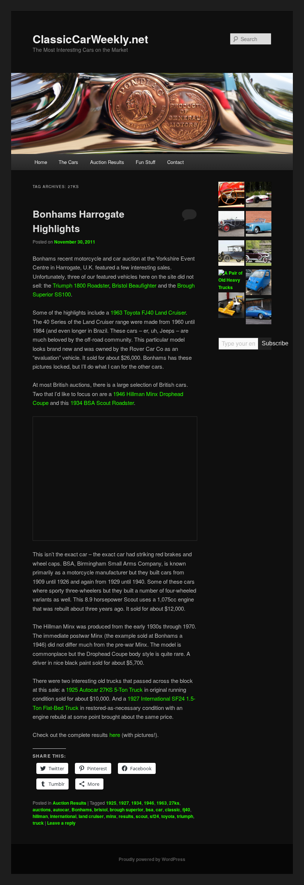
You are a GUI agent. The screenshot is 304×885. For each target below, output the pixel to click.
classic (172, 809)
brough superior (126, 809)
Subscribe (267, 343)
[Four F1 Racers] (231, 306)
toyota (168, 816)
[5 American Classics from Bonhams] (231, 254)
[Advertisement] (244, 470)
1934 (136, 802)
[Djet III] (258, 312)
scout (142, 816)
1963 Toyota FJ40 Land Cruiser (148, 312)
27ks (174, 802)
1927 (124, 802)
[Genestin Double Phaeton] (231, 225)
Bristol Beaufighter (134, 285)
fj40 (186, 809)
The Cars (68, 161)
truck (38, 822)
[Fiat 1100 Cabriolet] (258, 225)
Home (40, 161)
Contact (175, 161)
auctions (42, 809)
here (114, 734)
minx (111, 816)
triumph (185, 816)
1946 (149, 802)
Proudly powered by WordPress (152, 859)
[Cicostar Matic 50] (258, 283)
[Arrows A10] (258, 195)
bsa (149, 809)
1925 (111, 802)
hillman (40, 816)
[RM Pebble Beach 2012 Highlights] (231, 195)
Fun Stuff (145, 161)
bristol (101, 809)
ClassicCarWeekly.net (90, 39)
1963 (161, 802)
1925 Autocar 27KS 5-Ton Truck (104, 689)
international (63, 816)
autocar (61, 809)
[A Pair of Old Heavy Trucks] (231, 280)
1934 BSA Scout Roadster (102, 402)
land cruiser (91, 816)
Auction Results (107, 161)
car (159, 809)
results (126, 816)
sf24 (154, 816)
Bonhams (82, 809)
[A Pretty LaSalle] (258, 254)
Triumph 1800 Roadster (81, 285)
